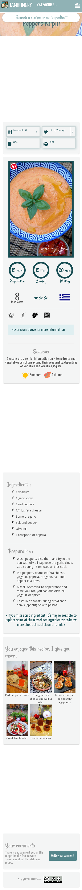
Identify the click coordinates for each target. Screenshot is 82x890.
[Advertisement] (41, 77)
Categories (45, 5)
